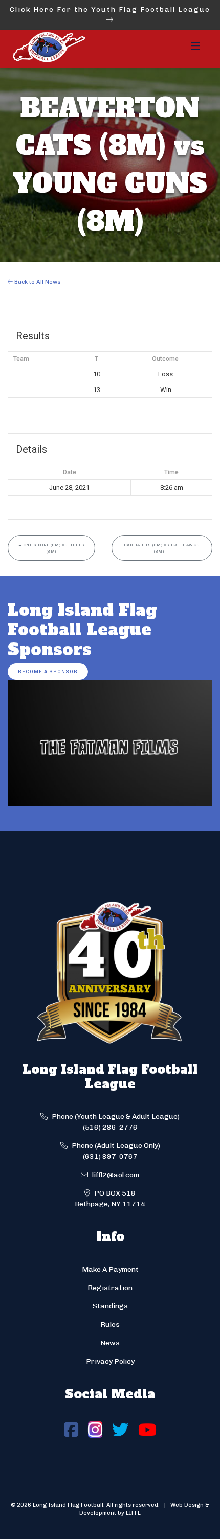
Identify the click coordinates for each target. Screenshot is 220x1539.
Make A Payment (110, 1269)
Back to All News (37, 281)
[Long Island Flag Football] (48, 49)
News (110, 1343)
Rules (110, 1324)
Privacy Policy (110, 1361)
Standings (110, 1306)
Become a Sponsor (48, 671)
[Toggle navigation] (195, 49)
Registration (110, 1287)
